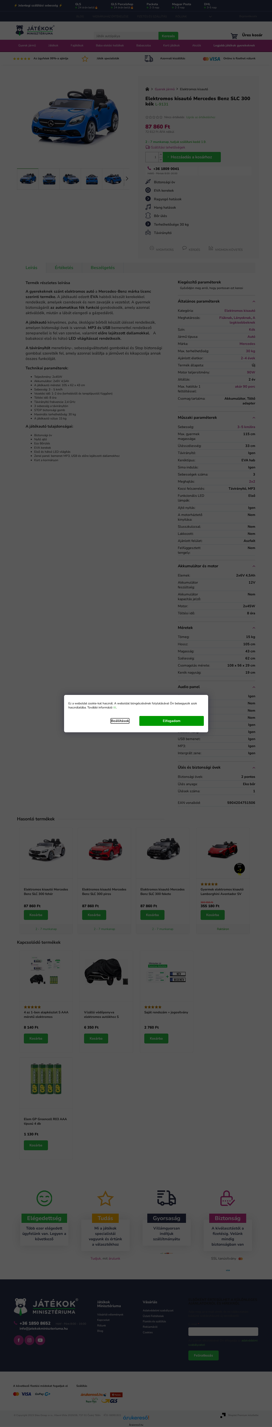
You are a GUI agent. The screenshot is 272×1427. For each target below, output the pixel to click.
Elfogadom (171, 721)
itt (114, 707)
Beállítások (120, 721)
